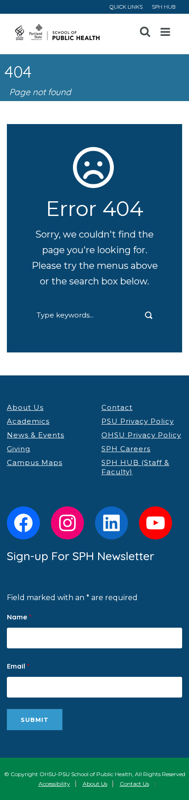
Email (18, 666)
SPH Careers (125, 448)
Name (19, 617)
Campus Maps (34, 462)
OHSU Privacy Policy (141, 435)
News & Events (35, 435)
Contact (117, 407)
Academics (28, 421)
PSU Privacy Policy (137, 421)
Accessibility (54, 783)
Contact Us (134, 783)
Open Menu (165, 32)
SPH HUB (163, 6)
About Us (25, 407)
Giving (18, 448)
